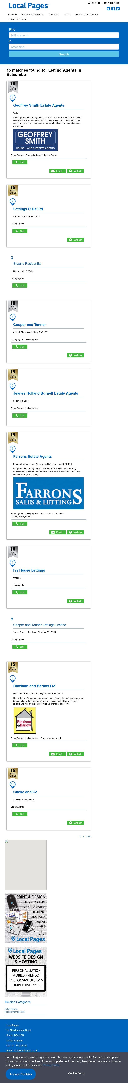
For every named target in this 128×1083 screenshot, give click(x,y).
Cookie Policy (76, 1073)
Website (78, 171)
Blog (67, 14)
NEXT (89, 836)
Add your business (32, 14)
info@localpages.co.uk (26, 1050)
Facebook (113, 9)
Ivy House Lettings (29, 570)
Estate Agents (11, 1008)
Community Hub (17, 19)
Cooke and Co (25, 791)
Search (12, 14)
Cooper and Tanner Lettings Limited (39, 624)
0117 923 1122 (112, 3)
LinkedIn (118, 9)
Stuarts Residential (27, 263)
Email (59, 171)
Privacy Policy (51, 1065)
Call (24, 162)
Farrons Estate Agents (32, 456)
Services (54, 14)
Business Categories (86, 14)
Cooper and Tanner (29, 324)
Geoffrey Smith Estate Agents (38, 105)
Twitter (108, 9)
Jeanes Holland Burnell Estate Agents (45, 393)
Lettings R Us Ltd (28, 208)
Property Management (15, 1011)
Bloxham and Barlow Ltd (34, 685)
